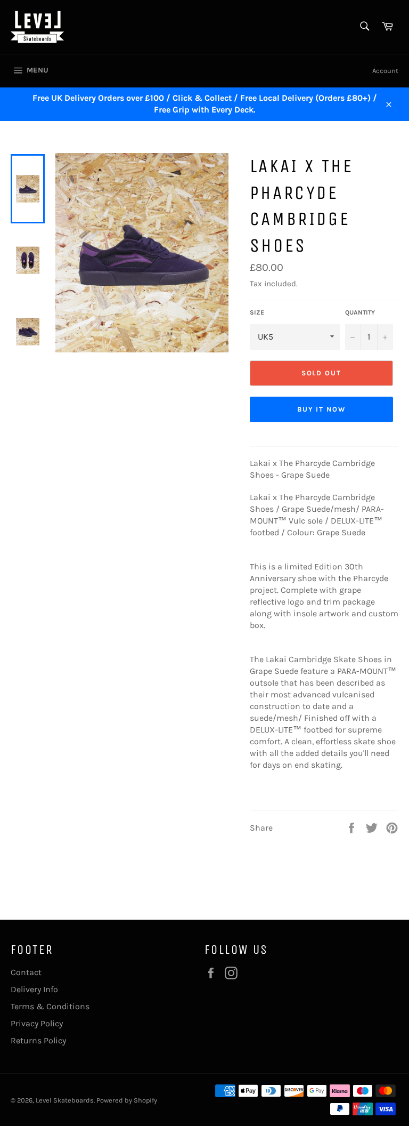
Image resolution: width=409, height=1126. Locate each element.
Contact (26, 972)
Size (257, 312)
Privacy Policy (37, 1023)
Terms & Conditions (50, 1006)
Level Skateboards (65, 1100)
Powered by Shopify (126, 1100)
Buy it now (321, 409)
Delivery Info (34, 989)
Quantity (360, 312)
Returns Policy (38, 1040)
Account (385, 71)
